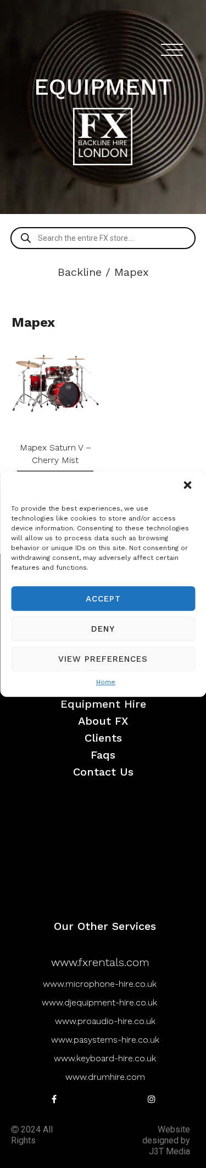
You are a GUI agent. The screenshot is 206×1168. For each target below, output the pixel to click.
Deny (103, 629)
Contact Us (103, 772)
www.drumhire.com (105, 1077)
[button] (188, 486)
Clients (103, 738)
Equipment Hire (103, 704)
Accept (103, 599)
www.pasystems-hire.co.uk (105, 1039)
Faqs (103, 755)
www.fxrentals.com (100, 962)
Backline (80, 272)
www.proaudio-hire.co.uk (105, 1021)
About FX (103, 721)
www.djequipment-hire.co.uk (99, 1002)
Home (105, 682)
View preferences (103, 659)
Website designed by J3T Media (166, 1140)
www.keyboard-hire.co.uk (105, 1058)
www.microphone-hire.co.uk (100, 984)
